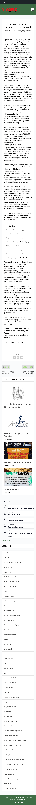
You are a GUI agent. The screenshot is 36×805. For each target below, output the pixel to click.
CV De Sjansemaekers (11, 577)
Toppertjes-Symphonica (12, 769)
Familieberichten (9, 596)
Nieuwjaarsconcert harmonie (17, 462)
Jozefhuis (7, 639)
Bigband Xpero (9, 572)
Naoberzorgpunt (9, 668)
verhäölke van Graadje (11, 779)
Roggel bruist (8, 702)
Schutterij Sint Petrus (11, 726)
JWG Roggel (7, 644)
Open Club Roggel (10, 683)
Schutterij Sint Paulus (11, 721)
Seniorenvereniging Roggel (13, 731)
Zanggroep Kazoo (10, 788)
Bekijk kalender (6, 540)
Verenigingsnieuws (24, 31)
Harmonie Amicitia (10, 620)
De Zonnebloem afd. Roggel (13, 582)
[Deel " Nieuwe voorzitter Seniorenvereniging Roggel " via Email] (18, 358)
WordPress (22, 799)
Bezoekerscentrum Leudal (12, 562)
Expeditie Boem (11, 489)
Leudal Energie (9, 654)
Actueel (6, 558)
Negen (6, 673)
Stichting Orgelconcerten (12, 745)
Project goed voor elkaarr (12, 697)
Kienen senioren (16, 521)
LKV (5, 663)
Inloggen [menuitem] (3, 2)
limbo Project (8, 659)
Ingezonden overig (10, 635)
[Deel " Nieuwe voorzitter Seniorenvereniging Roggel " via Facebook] (14, 358)
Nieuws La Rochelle (10, 678)
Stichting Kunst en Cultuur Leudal (15, 740)
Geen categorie (9, 606)
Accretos (7, 553)
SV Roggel (7, 755)
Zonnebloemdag (15, 527)
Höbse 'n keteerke (10, 630)
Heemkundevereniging (11, 625)
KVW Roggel (8, 649)
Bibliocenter (8, 567)
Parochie (7, 692)
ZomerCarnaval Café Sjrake (21, 508)
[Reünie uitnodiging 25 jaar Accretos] (18, 421)
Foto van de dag (9, 601)
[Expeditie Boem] (18, 477)
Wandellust (7, 783)
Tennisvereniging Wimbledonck (14, 759)
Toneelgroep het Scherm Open (14, 764)
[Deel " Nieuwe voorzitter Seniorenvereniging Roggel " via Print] (22, 358)
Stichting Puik (8, 750)
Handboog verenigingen (12, 615)
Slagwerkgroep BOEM (11, 735)
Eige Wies (7, 591)
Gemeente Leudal (9, 610)
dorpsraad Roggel (10, 586)
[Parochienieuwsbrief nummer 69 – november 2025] (18, 392)
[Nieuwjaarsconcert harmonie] (18, 450)
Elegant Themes (20, 797)
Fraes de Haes (15, 514)
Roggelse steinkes (10, 707)
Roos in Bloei (8, 711)
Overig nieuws (8, 687)
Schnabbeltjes (8, 716)
